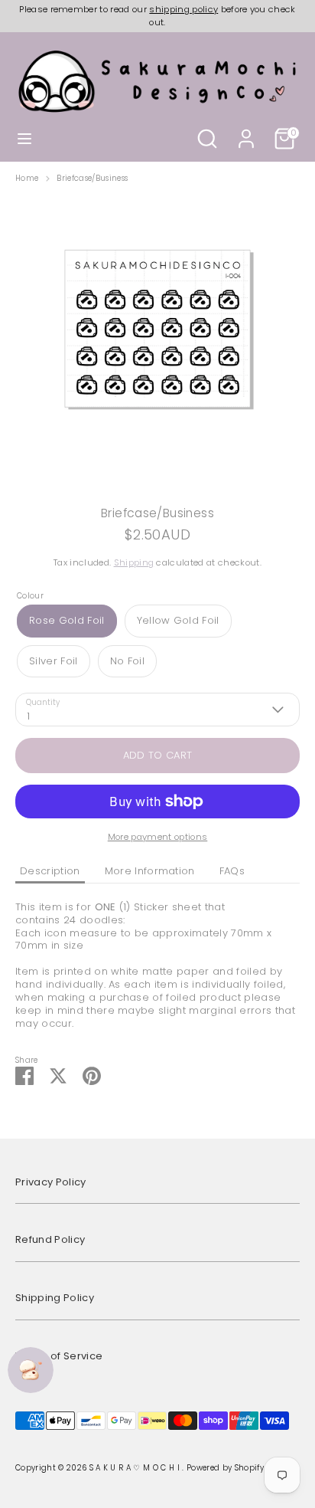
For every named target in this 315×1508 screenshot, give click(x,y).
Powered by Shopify (225, 1468)
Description (50, 871)
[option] (157, 338)
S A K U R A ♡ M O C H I (136, 1468)
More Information (150, 871)
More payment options (158, 837)
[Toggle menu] (24, 138)
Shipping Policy (54, 1297)
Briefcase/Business (92, 178)
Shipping (134, 562)
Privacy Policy (50, 1182)
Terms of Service (58, 1356)
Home (26, 178)
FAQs (232, 871)
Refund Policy (50, 1239)
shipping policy (183, 9)
